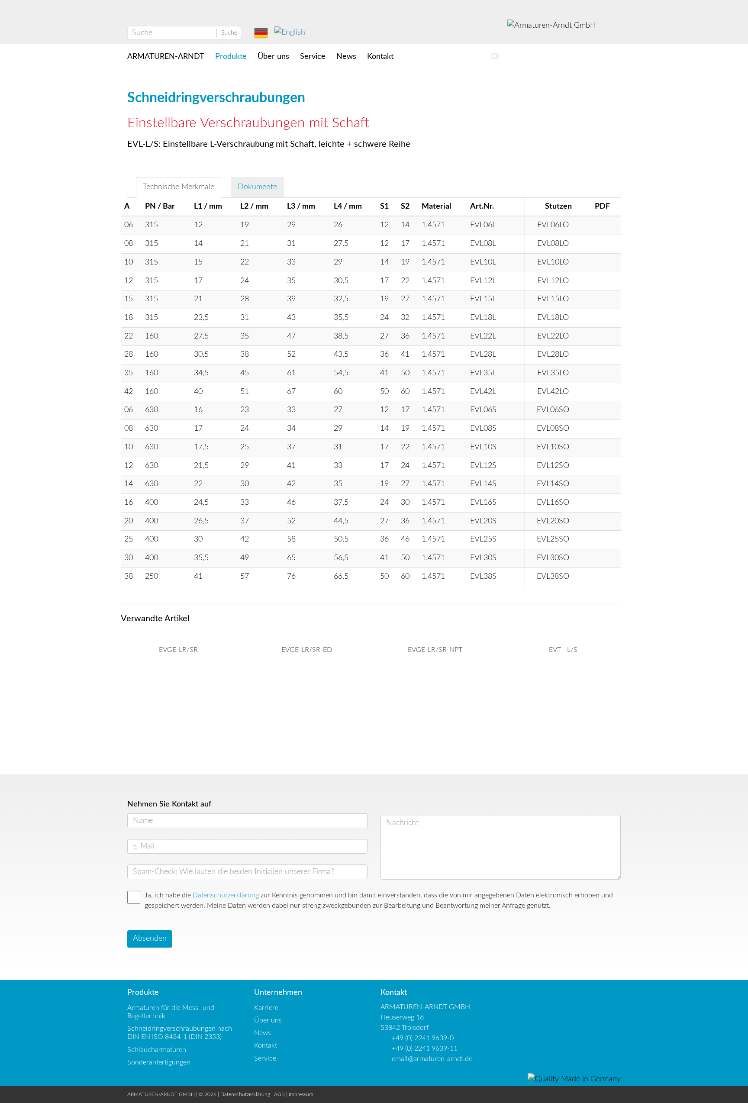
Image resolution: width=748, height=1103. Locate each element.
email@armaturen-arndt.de (432, 1058)
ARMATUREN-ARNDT (165, 57)
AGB (279, 1094)
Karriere (266, 1007)
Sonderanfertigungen (158, 1062)
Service (313, 57)
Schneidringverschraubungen (216, 98)
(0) (493, 57)
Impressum (301, 1094)
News (346, 57)
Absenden (150, 938)
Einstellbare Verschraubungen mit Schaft (248, 123)
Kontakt (380, 57)
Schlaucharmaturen (156, 1049)
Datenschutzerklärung (226, 895)
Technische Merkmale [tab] (178, 187)
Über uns (273, 57)
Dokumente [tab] (257, 187)
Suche (229, 33)
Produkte (231, 57)
